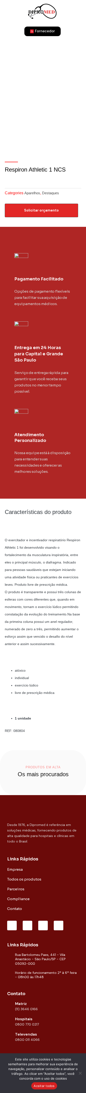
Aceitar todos (44, 1086)
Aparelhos (32, 193)
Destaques (50, 193)
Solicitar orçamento (41, 210)
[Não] (80, 1073)
